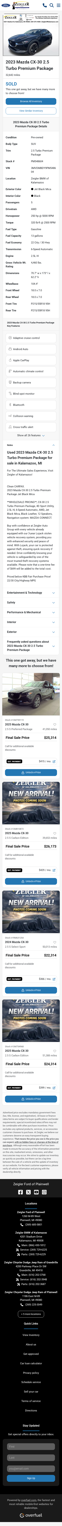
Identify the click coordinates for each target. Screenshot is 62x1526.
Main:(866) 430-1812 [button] (33, 1245)
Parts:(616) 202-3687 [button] (33, 1284)
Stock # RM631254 (14, 937)
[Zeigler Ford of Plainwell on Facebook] (19, 1192)
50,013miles (50, 946)
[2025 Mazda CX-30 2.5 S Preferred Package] (31, 694)
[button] (44, 5)
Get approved (31, 1354)
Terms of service (31, 1401)
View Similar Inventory (31, 110)
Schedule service (31, 1382)
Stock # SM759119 (14, 720)
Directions (31, 1410)
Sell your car (31, 1391)
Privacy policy (31, 1372)
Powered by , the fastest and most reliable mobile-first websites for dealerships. (31, 1504)
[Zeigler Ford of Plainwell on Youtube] (35, 1192)
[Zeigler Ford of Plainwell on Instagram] (43, 1192)
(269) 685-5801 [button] (33, 1224)
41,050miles (50, 729)
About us (31, 1344)
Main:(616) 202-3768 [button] (33, 1274)
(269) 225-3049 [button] (33, 1304)
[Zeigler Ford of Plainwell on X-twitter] (27, 1192)
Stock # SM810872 (14, 829)
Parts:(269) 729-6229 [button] (33, 1254)
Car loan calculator (31, 1363)
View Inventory (31, 1335)
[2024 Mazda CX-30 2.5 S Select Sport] (31, 912)
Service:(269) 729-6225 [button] (33, 1249)
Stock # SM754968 (14, 1046)
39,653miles (50, 837)
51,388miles (50, 1055)
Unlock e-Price (33, 772)
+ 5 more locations (31, 1314)
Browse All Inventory (31, 101)
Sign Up (31, 1478)
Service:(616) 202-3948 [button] (33, 1279)
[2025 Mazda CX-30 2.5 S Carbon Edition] (31, 803)
